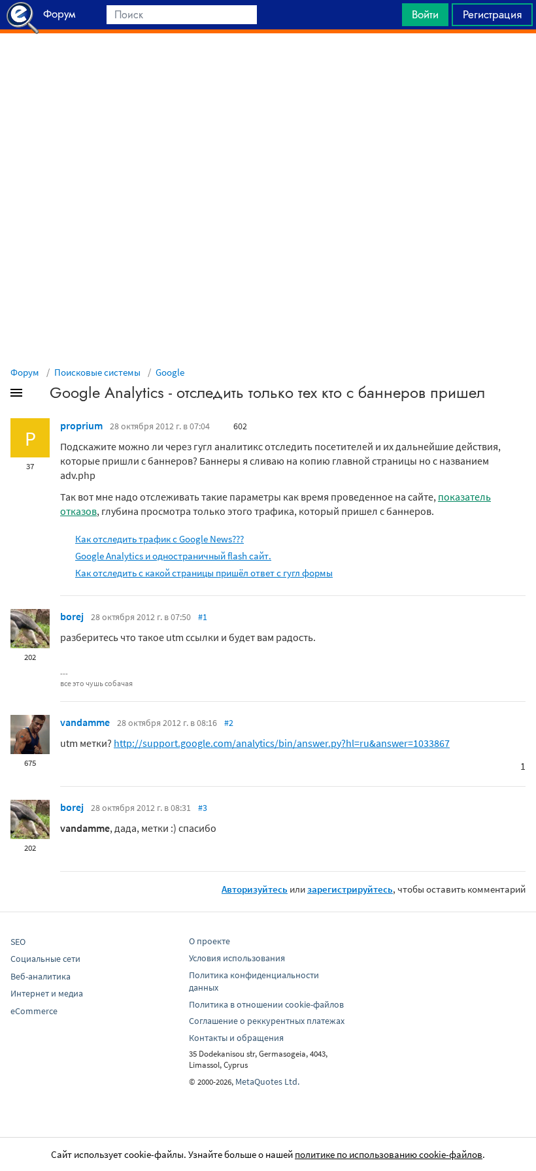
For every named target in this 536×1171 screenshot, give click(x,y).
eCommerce (34, 1011)
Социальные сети (45, 959)
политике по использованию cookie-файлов (388, 1154)
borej (72, 616)
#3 (202, 808)
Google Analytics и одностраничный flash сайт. (173, 556)
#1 (202, 617)
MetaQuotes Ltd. (267, 1081)
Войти (425, 14)
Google (170, 372)
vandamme (85, 722)
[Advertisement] (268, 66)
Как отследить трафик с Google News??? (159, 539)
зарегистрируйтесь (350, 889)
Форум (24, 372)
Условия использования (237, 958)
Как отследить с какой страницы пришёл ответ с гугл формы (204, 573)
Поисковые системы (97, 372)
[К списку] (38, 395)
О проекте (209, 941)
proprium (81, 425)
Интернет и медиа (46, 993)
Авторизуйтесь (255, 889)
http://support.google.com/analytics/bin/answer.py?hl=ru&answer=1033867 (282, 743)
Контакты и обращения (236, 1038)
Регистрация (492, 14)
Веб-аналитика (40, 976)
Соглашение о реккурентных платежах (266, 1021)
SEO (17, 942)
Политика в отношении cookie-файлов (266, 1004)
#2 (228, 723)
